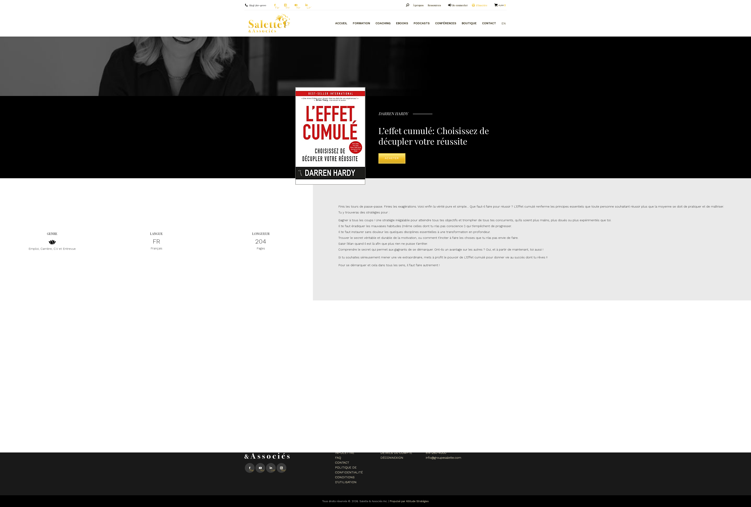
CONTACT (342, 462)
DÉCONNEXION (391, 458)
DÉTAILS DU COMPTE (396, 453)
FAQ (338, 458)
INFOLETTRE (344, 453)
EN (503, 23)
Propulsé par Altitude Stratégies (409, 501)
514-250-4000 (436, 453)
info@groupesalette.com (443, 458)
